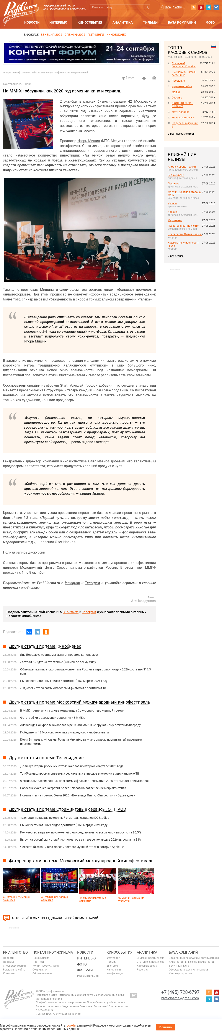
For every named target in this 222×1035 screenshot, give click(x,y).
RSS (193, 7)
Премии (111, 961)
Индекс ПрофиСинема (150, 957)
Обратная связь (42, 973)
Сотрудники (40, 969)
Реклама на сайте (14, 969)
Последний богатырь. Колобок (184, 65)
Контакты (9, 973)
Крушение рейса (182, 86)
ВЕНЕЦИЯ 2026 (51, 34)
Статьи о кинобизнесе (150, 961)
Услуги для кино (179, 965)
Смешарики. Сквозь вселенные (184, 74)
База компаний (182, 22)
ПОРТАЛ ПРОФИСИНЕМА (53, 952)
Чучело (172, 203)
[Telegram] (37, 632)
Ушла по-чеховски (183, 117)
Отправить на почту (154, 77)
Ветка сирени (176, 175)
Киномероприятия (180, 973)
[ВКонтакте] (29, 632)
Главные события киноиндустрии (39, 72)
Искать (147, 7)
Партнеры (39, 961)
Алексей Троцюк (83, 385)
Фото (210, 22)
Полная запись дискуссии (24, 552)
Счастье (177, 97)
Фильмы (150, 22)
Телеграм (89, 612)
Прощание (178, 80)
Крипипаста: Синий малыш (185, 234)
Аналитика (123, 22)
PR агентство (15, 952)
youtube (201, 7)
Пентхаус (173, 183)
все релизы (177, 256)
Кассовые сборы (147, 965)
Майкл (176, 92)
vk (216, 7)
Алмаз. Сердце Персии (182, 166)
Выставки (113, 965)
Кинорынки (114, 969)
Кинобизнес (116, 34)
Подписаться (174, 6)
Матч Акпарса (180, 111)
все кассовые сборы (182, 133)
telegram (208, 7)
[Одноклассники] (46, 632)
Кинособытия (90, 22)
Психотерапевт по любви (183, 225)
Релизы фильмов (88, 975)
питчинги (96, 34)
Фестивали (113, 957)
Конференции (115, 973)
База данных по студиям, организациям (194, 957)
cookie (71, 1025)
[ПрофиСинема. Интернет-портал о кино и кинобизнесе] (21, 9)
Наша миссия (41, 957)
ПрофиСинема (11, 72)
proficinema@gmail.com (180, 998)
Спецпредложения (14, 965)
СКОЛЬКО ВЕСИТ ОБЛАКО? (182, 105)
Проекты (8, 961)
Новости (32, 22)
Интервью (58, 22)
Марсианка (175, 220)
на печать (144, 78)
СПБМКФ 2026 (75, 34)
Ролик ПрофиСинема (46, 965)
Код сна (173, 211)
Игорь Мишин (88, 141)
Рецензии (143, 969)
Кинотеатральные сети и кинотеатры (192, 961)
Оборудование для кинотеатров (189, 969)
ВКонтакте (70, 612)
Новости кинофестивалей (73, 72)
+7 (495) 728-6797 (180, 992)
